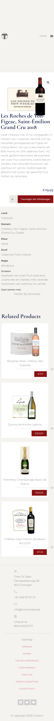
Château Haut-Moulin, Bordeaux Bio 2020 (25, 541)
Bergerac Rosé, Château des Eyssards (25, 363)
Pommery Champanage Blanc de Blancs (24, 481)
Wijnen (27, 653)
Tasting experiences (27, 660)
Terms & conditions (27, 681)
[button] (51, 36)
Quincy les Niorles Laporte (25, 424)
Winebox (27, 646)
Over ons (27, 674)
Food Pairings (27, 667)
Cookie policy (27, 688)
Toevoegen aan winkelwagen (35, 199)
